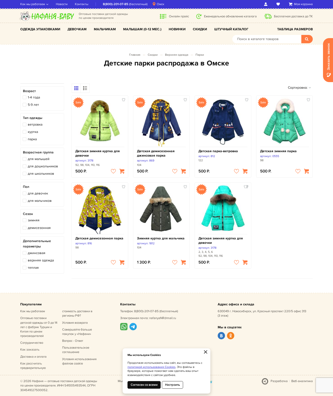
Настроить (172, 385)
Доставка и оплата (33, 357)
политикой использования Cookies (151, 367)
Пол (26, 187)
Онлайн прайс (179, 16)
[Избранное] (279, 4)
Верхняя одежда (176, 55)
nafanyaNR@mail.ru (162, 318)
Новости (62, 4)
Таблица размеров (295, 29)
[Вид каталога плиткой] (76, 88)
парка (32, 139)
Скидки (200, 29)
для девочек (38, 193)
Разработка (279, 381)
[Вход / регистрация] (266, 4)
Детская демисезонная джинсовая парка (156, 153)
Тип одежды (32, 118)
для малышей (38, 159)
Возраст (29, 91)
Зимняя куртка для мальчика (161, 238)
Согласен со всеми (144, 385)
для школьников (41, 173)
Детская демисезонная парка (99, 238)
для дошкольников (43, 166)
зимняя (33, 220)
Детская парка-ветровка (218, 151)
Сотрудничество (31, 343)
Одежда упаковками (40, 29)
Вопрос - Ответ (72, 341)
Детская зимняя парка (278, 151)
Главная (134, 55)
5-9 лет (33, 105)
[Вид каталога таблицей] (85, 88)
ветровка (35, 124)
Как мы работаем (32, 4)
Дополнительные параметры (37, 243)
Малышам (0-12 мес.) (142, 29)
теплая (33, 268)
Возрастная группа (38, 152)
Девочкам (77, 29)
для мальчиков (40, 201)
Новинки (177, 29)
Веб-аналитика (302, 381)
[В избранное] (113, 171)
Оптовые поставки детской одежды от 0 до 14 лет (38, 327)
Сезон (28, 214)
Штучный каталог (231, 29)
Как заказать (29, 350)
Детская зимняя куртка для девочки (97, 153)
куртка (33, 132)
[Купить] (121, 171)
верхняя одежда (41, 260)
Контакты (81, 4)
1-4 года (34, 97)
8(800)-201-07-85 (115, 4)
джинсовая (36, 253)
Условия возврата (75, 323)
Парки (200, 55)
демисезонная (39, 228)
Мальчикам (105, 29)
